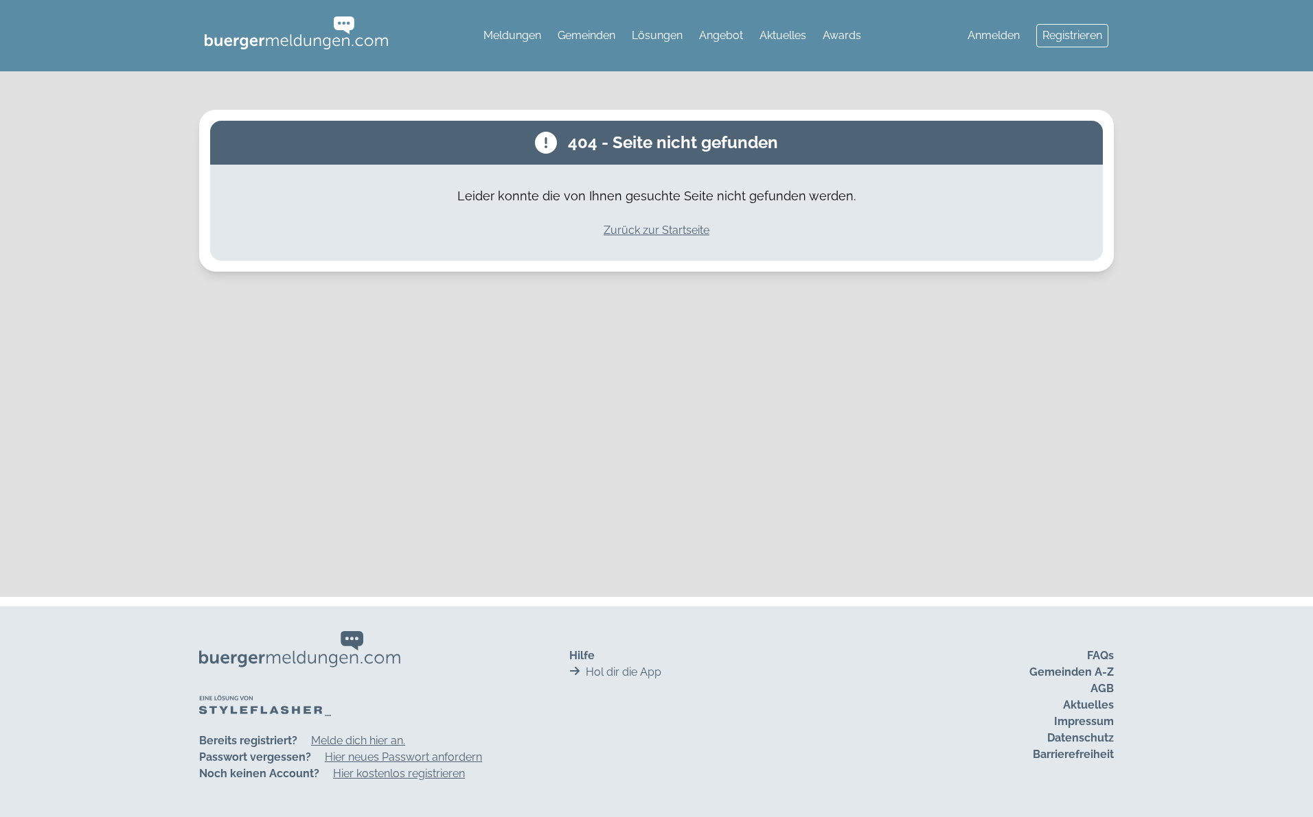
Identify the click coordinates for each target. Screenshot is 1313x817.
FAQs (1100, 655)
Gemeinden (586, 35)
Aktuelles (783, 35)
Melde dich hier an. (358, 740)
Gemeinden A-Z (1071, 671)
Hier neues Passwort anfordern (403, 756)
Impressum (1084, 721)
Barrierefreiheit (1073, 754)
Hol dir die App (623, 671)
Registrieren (1072, 35)
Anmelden (994, 35)
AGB (1102, 688)
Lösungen (657, 35)
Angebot (721, 35)
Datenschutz (1080, 737)
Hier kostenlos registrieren (399, 773)
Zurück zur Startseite (656, 230)
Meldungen (512, 35)
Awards (842, 35)
